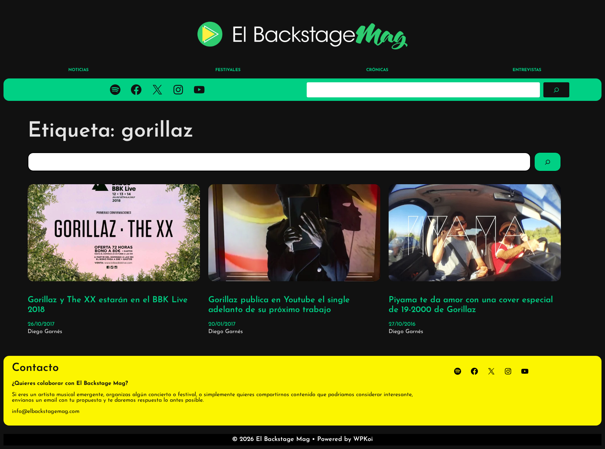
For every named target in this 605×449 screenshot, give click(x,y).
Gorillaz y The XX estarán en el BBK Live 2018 (108, 305)
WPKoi (363, 439)
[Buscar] (556, 89)
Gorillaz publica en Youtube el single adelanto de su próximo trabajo (279, 305)
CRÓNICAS (377, 70)
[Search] (547, 161)
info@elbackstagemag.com (45, 411)
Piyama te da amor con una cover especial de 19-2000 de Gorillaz (471, 305)
